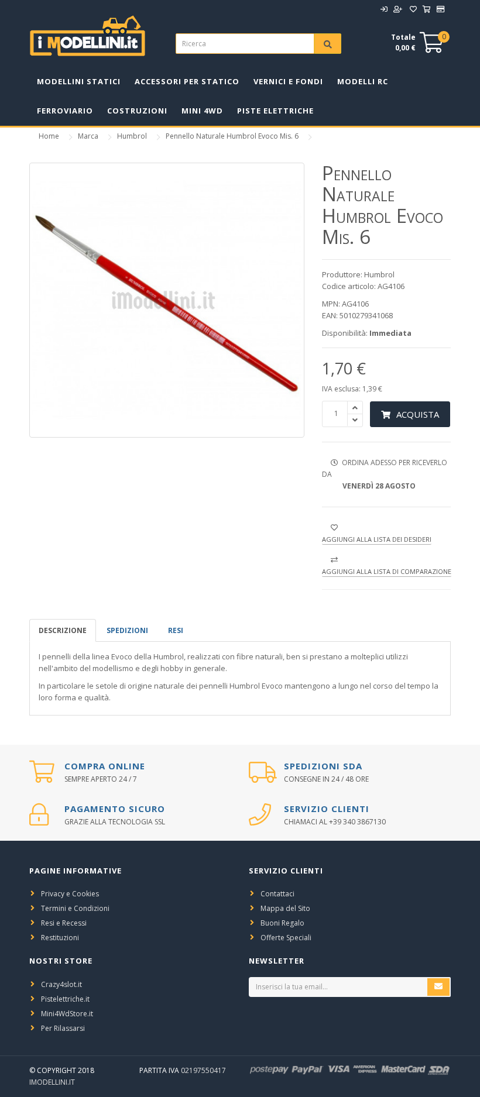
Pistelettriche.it (65, 999)
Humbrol (132, 136)
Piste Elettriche (275, 110)
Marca (88, 136)
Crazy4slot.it (61, 984)
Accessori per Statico (187, 81)
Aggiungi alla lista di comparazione (386, 571)
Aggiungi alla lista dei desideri (376, 539)
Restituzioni (60, 938)
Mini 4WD (202, 110)
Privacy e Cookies (70, 894)
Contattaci (277, 894)
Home (49, 136)
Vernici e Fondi (288, 81)
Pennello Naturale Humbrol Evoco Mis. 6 (232, 136)
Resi (175, 630)
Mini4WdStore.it (67, 1014)
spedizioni (127, 630)
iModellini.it (52, 1082)
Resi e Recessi (64, 923)
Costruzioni (137, 110)
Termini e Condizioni (75, 908)
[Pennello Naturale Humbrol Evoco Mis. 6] (166, 300)
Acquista (417, 414)
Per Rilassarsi (63, 1028)
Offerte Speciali (285, 938)
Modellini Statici (79, 81)
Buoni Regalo (282, 923)
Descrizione (63, 630)
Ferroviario (65, 110)
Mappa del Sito (285, 908)
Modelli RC (362, 81)
